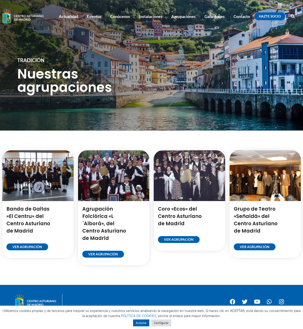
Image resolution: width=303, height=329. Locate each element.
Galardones (215, 16)
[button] (293, 16)
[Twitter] (244, 301)
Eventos (94, 16)
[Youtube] (257, 301)
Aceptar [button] (141, 323)
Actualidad (68, 16)
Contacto (242, 16)
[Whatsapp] (269, 301)
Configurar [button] (161, 323)
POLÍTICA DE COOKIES (138, 316)
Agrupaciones (183, 16)
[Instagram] (281, 301)
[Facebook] (232, 301)
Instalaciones (150, 16)
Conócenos (120, 16)
